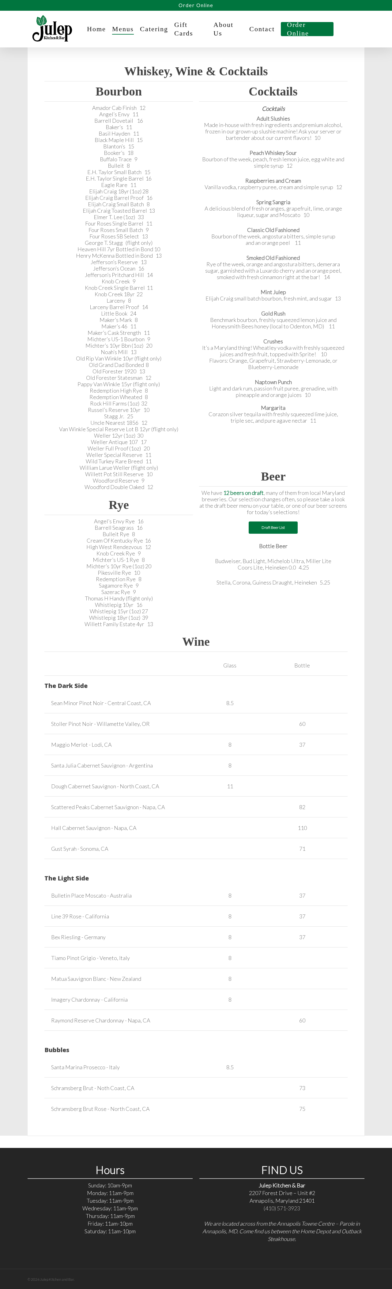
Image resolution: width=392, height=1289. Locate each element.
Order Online (196, 5)
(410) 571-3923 (282, 1208)
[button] (273, 527)
